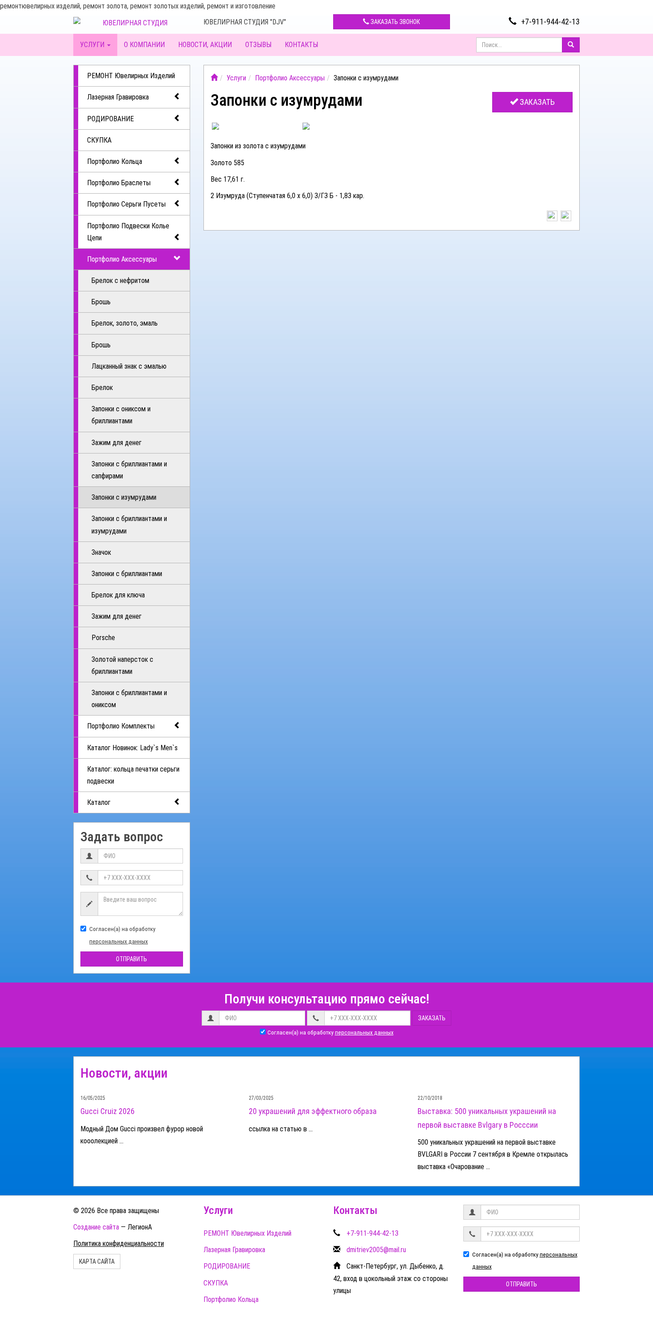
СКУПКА (99, 140)
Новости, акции (205, 44)
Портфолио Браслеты (119, 183)
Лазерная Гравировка (118, 97)
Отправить (131, 959)
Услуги (93, 44)
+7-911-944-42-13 (550, 21)
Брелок (102, 387)
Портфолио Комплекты (121, 726)
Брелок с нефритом (120, 280)
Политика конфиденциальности (118, 1243)
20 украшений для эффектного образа (313, 1111)
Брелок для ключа (118, 595)
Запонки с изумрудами (124, 497)
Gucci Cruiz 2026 (107, 1111)
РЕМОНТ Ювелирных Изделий (131, 76)
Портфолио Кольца (114, 161)
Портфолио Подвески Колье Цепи (128, 232)
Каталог (99, 802)
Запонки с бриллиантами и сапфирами (129, 470)
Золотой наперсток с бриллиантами (122, 665)
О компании (144, 44)
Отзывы (258, 44)
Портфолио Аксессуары (122, 259)
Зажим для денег (117, 442)
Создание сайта (96, 1227)
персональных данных (118, 941)
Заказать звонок (394, 21)
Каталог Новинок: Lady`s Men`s (132, 748)
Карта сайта (97, 1261)
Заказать (536, 102)
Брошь (101, 302)
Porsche (103, 637)
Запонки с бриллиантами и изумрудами (129, 524)
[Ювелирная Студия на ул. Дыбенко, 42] (214, 78)
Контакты (301, 44)
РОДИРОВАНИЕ (110, 119)
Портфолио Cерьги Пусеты (126, 204)
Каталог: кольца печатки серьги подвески (133, 775)
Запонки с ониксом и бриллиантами (121, 415)
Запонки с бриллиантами (127, 573)
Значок (101, 552)
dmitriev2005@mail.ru (376, 1249)
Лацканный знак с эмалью (129, 366)
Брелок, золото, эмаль (125, 323)
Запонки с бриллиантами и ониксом (129, 698)
